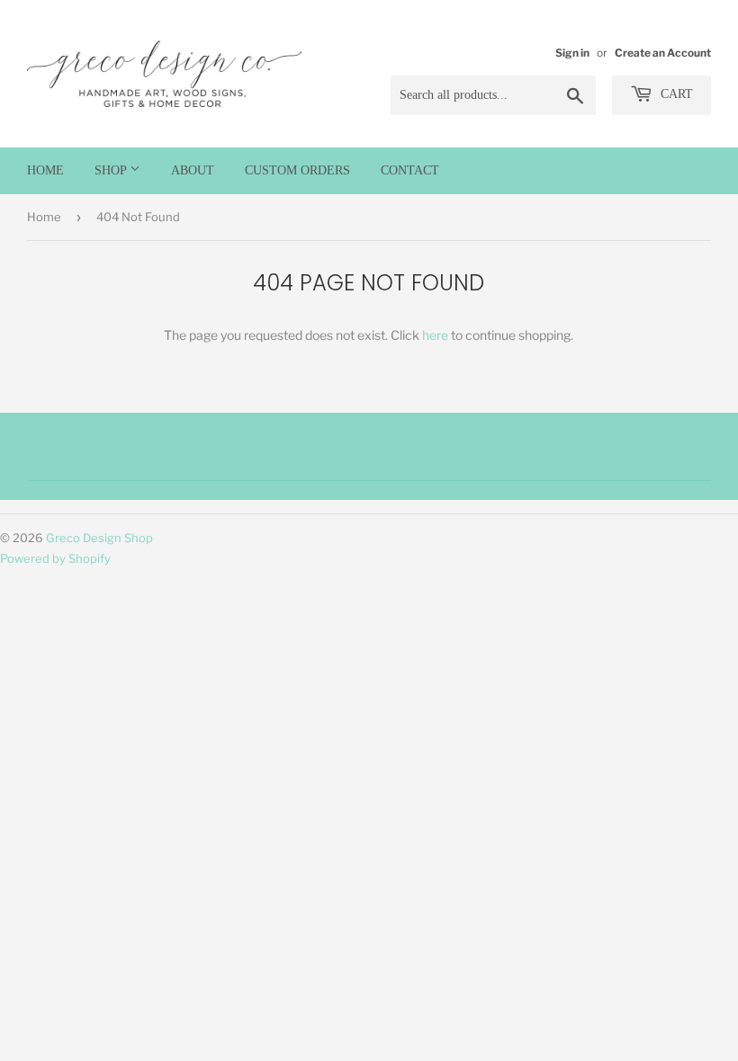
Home (45, 170)
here (435, 335)
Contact (410, 170)
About (192, 170)
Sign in (572, 53)
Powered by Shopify (55, 558)
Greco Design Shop (99, 537)
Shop (112, 170)
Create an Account (663, 53)
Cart (675, 94)
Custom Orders (297, 170)
